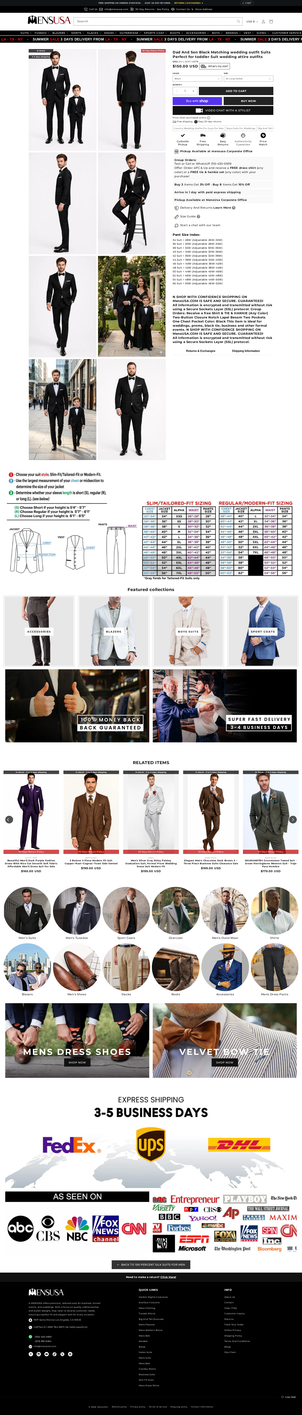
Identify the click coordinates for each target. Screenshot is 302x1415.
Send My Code (151, 738)
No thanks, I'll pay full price (151, 747)
